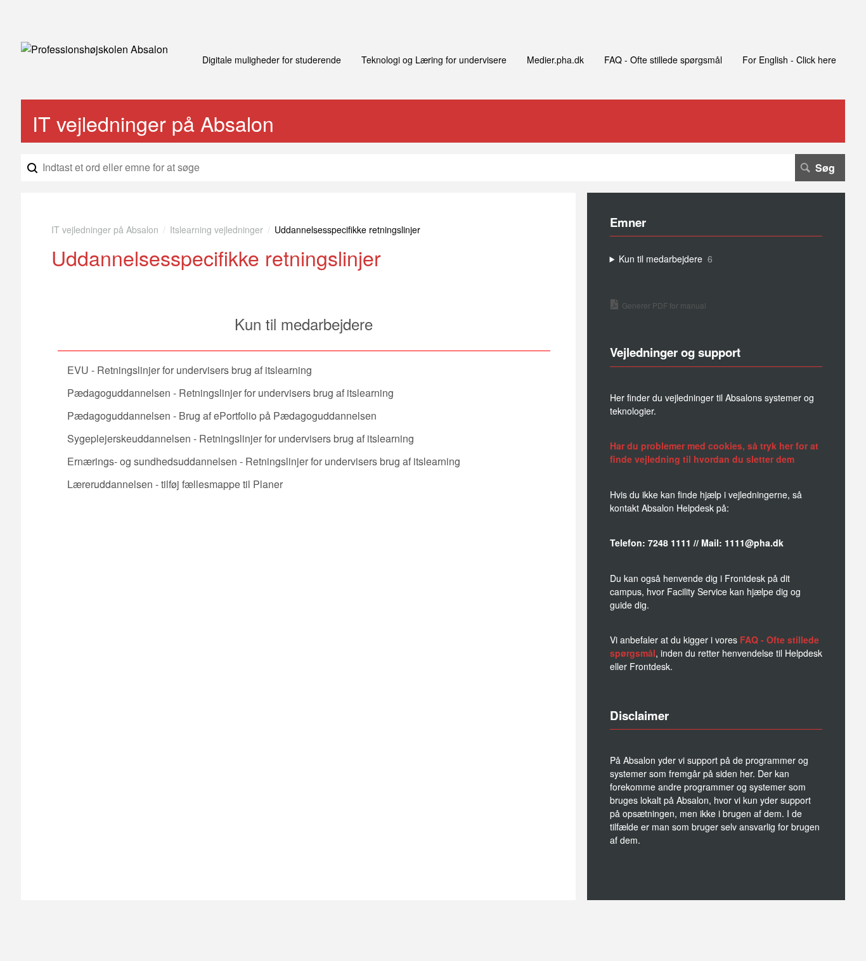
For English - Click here (789, 59)
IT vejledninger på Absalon (104, 229)
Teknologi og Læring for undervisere (434, 59)
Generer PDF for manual (664, 305)
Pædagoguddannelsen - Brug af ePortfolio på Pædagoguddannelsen (222, 415)
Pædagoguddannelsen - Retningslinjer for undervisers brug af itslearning (230, 392)
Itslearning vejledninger (216, 229)
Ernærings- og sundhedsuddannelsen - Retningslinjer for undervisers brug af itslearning (263, 461)
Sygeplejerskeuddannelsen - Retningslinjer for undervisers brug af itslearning (240, 438)
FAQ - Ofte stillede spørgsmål (663, 59)
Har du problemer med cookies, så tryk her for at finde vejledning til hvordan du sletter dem (714, 452)
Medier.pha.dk (555, 59)
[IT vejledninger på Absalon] (94, 49)
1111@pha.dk (754, 542)
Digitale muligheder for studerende (271, 59)
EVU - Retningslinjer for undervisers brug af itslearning (189, 370)
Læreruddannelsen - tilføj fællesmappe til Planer (175, 484)
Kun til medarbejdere (304, 324)
